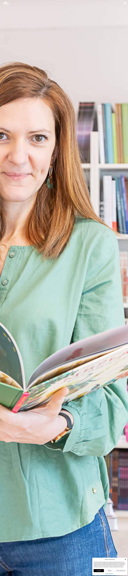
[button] (125, 559)
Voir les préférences (120, 570)
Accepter (99, 570)
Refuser (110, 570)
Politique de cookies (109, 573)
